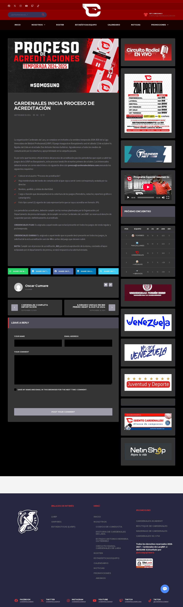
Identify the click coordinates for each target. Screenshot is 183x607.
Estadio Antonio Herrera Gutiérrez (112, 539)
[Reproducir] (128, 197)
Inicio (18, 25)
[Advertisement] (66, 128)
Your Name (19, 336)
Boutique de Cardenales (151, 526)
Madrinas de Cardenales (151, 531)
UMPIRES (56, 521)
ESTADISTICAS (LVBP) (63, 526)
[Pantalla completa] (167, 197)
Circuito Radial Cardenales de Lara (108, 547)
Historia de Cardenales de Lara (111, 532)
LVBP (54, 516)
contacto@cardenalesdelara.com (162, 16)
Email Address (71, 336)
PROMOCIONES (158, 25)
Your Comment (21, 352)
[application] (148, 187)
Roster (60, 25)
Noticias (135, 25)
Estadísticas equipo (86, 25)
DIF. (169, 229)
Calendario (114, 25)
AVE (163, 229)
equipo (137, 229)
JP (158, 229)
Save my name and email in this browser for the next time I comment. (52, 390)
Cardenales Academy (149, 521)
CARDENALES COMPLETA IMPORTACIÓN (34, 306)
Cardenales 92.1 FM (148, 536)
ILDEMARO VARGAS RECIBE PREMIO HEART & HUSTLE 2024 (89, 306)
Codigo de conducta (109, 526)
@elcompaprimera (145, 552)
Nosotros (37, 25)
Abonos (101, 578)
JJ (148, 229)
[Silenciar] (163, 197)
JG (153, 229)
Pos (126, 229)
